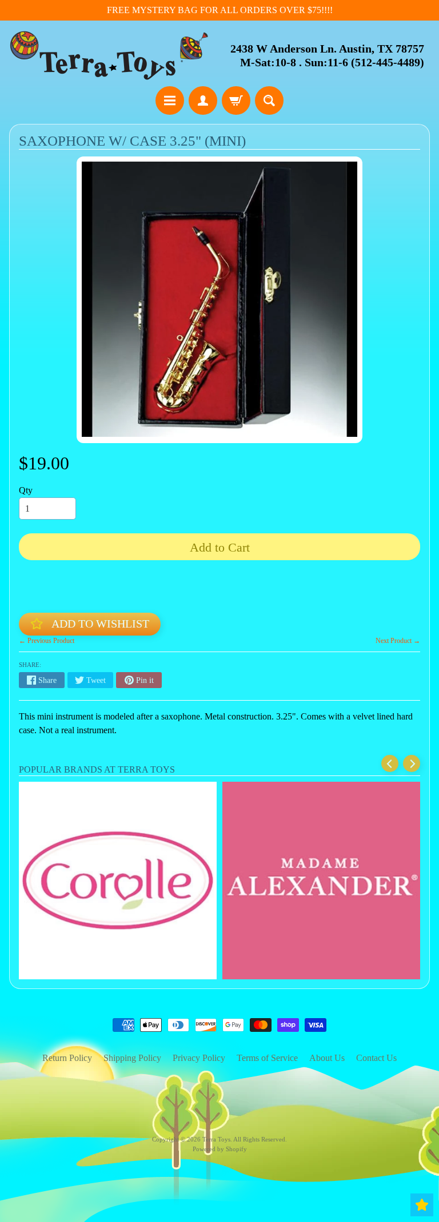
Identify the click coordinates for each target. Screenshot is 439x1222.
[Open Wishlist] (421, 1204)
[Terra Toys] (109, 55)
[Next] (411, 763)
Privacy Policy (199, 1058)
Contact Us (376, 1058)
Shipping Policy (132, 1058)
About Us (327, 1058)
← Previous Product (46, 641)
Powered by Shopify (220, 1148)
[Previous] (389, 763)
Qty (26, 490)
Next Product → (398, 641)
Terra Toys (216, 1139)
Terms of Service (267, 1058)
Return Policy (67, 1058)
